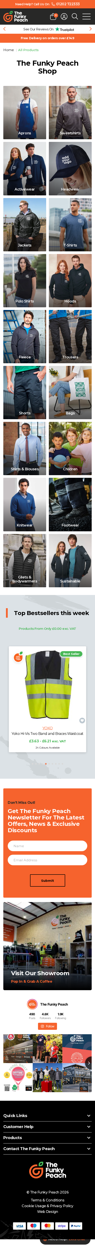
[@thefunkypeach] (32, 1004)
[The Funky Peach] (15, 16)
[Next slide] (90, 29)
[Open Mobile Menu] (86, 16)
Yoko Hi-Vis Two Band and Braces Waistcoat (47, 734)
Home (9, 50)
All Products (28, 50)
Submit (47, 880)
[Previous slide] (4, 29)
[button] (32, 764)
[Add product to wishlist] (82, 720)
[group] (47, 29)
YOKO (47, 728)
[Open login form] (64, 16)
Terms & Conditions (47, 1200)
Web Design (47, 1212)
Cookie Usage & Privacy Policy (47, 1206)
